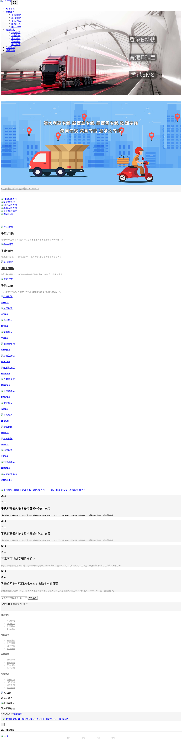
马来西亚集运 (6, 480)
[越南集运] (7, 438)
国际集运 (24, 604)
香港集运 (5, 409)
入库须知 (11, 626)
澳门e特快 (16, 17)
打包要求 (11, 621)
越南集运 (5, 444)
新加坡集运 (5, 397)
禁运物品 (11, 629)
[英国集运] (7, 332)
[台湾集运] (7, 415)
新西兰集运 (5, 362)
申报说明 (5, 654)
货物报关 (11, 665)
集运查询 (11, 688)
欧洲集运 (5, 303)
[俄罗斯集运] (8, 367)
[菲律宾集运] (8, 462)
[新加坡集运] (8, 391)
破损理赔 (11, 640)
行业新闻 (15, 35)
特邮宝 (16, 604)
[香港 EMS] (7, 279)
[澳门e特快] (7, 261)
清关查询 (11, 682)
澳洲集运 (5, 326)
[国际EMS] (7, 214)
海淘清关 (15, 41)
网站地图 (63, 719)
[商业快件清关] (9, 211)
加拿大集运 (5, 350)
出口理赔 (11, 649)
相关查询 (5, 674)
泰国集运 (5, 433)
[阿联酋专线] (8, 202)
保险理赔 (11, 646)
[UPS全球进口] (9, 199)
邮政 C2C (16, 23)
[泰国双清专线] (9, 208)
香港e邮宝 (16, 20)
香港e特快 (16, 14)
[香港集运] (7, 403)
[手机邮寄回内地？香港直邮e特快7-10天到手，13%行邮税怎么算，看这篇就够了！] (43, 490)
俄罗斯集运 (5, 373)
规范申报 (11, 660)
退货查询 (11, 685)
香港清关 (15, 38)
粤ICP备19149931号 (46, 719)
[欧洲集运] (7, 296)
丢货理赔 (11, 643)
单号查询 (11, 680)
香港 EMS (7, 285)
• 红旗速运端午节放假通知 (20, 188)
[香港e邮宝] (7, 244)
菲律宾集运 (5, 468)
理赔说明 (5, 635)
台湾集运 (5, 421)
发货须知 (5, 615)
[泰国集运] (7, 426)
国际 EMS (16, 26)
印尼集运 (5, 456)
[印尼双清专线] (9, 205)
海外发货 (11, 624)
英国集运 (5, 338)
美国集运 (5, 314)
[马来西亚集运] (9, 474)
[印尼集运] (7, 450)
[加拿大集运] (8, 344)
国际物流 (15, 44)
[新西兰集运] (8, 355)
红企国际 (18, 713)
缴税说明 (11, 668)
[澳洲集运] (7, 320)
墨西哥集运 (5, 385)
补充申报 (11, 663)
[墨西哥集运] (8, 379)
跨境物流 (15, 32)
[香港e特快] (7, 227)
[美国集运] (7, 308)
